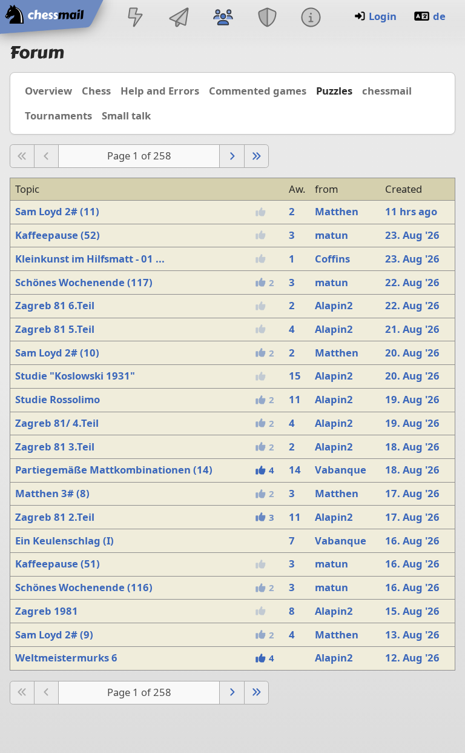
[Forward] (231, 156)
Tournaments (58, 115)
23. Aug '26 (412, 235)
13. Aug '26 (412, 634)
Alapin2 (334, 305)
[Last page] (256, 156)
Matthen (336, 211)
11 (295, 399)
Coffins (332, 259)
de (439, 16)
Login (383, 16)
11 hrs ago (411, 211)
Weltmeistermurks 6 (66, 657)
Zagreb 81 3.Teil (54, 446)
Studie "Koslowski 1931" (75, 376)
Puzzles (334, 91)
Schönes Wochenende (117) (84, 282)
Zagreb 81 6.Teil (54, 305)
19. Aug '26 (412, 399)
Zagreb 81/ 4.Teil (57, 423)
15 (295, 376)
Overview (48, 91)
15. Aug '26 (412, 611)
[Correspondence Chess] (179, 18)
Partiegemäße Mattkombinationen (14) (114, 470)
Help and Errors (159, 91)
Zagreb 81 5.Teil (54, 329)
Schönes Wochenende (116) (84, 587)
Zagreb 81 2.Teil (54, 517)
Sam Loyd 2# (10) (57, 353)
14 (295, 470)
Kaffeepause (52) (57, 235)
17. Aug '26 (412, 493)
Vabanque (340, 470)
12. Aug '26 (412, 657)
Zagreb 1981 (46, 611)
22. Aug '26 (412, 282)
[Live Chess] (135, 18)
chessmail (387, 91)
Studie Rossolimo (57, 399)
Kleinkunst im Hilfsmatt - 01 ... (90, 259)
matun (331, 235)
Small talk (126, 115)
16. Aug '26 (412, 540)
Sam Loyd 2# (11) (57, 211)
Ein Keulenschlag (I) (64, 540)
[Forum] (223, 18)
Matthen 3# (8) (52, 493)
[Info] (310, 18)
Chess (96, 91)
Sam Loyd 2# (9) (54, 634)
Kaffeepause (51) (57, 564)
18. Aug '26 (412, 446)
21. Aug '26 (412, 329)
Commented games (257, 91)
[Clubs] (267, 18)
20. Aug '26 (412, 353)
